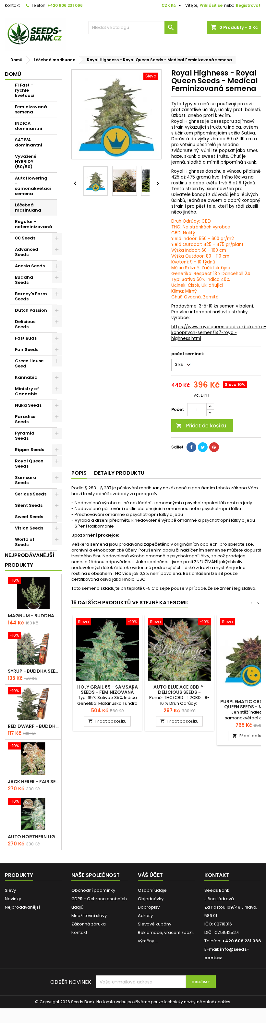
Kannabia (26, 377)
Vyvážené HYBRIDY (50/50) (25, 161)
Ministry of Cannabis (27, 391)
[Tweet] (203, 447)
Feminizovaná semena (31, 109)
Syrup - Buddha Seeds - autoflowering (33, 671)
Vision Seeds (29, 528)
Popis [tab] (79, 473)
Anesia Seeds (30, 266)
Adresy (145, 916)
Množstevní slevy (89, 916)
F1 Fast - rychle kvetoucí (24, 90)
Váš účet (150, 875)
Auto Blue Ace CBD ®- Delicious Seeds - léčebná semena (179, 692)
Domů (13, 74)
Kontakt (12, 5)
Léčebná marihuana (28, 207)
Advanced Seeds (26, 252)
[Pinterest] (214, 447)
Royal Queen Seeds (29, 463)
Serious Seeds (30, 494)
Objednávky (150, 899)
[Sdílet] (191, 447)
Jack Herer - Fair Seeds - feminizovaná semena (33, 781)
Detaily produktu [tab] (119, 473)
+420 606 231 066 (65, 5)
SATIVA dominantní (28, 142)
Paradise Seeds (25, 419)
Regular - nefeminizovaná (33, 224)
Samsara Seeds (25, 480)
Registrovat (248, 5)
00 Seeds (25, 238)
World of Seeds (24, 542)
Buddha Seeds (24, 279)
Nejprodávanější (22, 907)
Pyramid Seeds (24, 435)
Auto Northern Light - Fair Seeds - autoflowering (33, 836)
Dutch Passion (31, 310)
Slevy (10, 890)
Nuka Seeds (28, 405)
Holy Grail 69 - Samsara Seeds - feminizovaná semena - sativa (107, 692)
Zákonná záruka (88, 924)
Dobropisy (149, 907)
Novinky (13, 899)
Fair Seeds (26, 349)
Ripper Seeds (29, 450)
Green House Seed (29, 363)
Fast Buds (26, 338)
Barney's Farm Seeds (31, 296)
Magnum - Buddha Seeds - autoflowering (33, 615)
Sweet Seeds (29, 517)
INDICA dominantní (28, 126)
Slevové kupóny (154, 924)
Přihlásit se (211, 5)
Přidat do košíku (201, 425)
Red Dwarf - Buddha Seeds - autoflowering (33, 726)
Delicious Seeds (25, 324)
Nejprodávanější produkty (29, 560)
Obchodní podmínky (93, 890)
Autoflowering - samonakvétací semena (33, 186)
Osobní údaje (152, 890)
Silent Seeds (28, 505)
